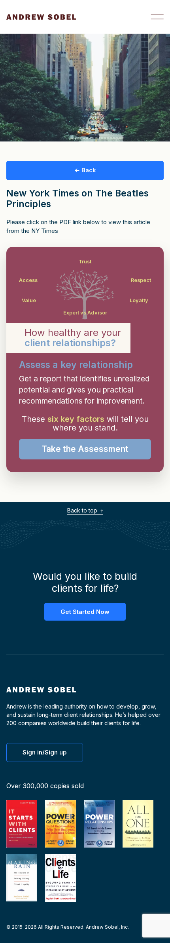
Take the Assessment (85, 449)
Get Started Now (85, 611)
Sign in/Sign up (45, 752)
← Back (85, 170)
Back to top (83, 510)
